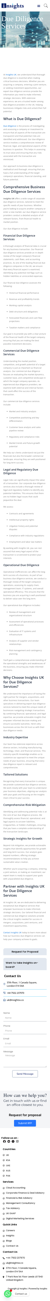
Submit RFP (25, 1123)
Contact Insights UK (12, 932)
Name (6, 1013)
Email (6, 1038)
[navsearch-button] (46, 6)
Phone (6, 1025)
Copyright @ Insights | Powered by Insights (27, 1288)
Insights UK (11, 74)
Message (8, 1051)
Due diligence (9, 126)
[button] (39, 5)
